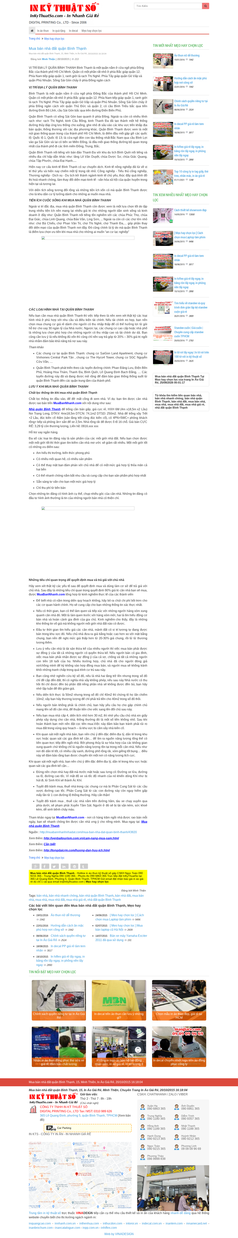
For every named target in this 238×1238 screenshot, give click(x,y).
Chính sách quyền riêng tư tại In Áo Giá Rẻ (59, 1015)
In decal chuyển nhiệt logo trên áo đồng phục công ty (179, 1062)
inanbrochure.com (41, 1227)
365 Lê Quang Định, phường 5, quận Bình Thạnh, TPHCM (78, 1115)
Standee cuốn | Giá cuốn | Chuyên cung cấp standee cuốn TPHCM (188, 332)
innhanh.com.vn (65, 1223)
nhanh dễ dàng (181, 1213)
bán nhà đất (123, 895)
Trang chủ (34, 38)
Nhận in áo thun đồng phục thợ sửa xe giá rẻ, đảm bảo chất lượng (58, 1062)
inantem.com (174, 1223)
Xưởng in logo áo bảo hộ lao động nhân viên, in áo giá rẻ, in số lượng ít (119, 1062)
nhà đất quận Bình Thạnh (104, 899)
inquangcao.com (40, 1223)
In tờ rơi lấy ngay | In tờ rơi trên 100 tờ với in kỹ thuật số (191, 354)
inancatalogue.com (67, 1227)
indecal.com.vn (152, 1223)
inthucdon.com (112, 1223)
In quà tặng (58, 31)
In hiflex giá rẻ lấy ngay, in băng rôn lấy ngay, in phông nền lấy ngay (60, 961)
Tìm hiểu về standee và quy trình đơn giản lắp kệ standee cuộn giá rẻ (190, 307)
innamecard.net (196, 1223)
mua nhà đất (56, 899)
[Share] (35, 866)
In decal (73, 31)
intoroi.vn (132, 1223)
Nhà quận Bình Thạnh (45, 409)
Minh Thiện (49, 59)
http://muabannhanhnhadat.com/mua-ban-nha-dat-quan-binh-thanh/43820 (88, 832)
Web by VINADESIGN (119, 1234)
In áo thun (43, 31)
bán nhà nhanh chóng (63, 895)
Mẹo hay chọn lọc (92, 31)
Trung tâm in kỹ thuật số (45, 1213)
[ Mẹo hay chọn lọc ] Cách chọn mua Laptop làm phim (189, 235)
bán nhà (42, 895)
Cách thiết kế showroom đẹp (190, 210)
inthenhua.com (89, 1223)
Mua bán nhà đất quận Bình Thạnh (57, 48)
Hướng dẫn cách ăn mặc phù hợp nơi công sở (190, 80)
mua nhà (41, 899)
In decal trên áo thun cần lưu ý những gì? (119, 1015)
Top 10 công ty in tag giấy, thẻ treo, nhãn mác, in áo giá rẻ (191, 173)
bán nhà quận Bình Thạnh (96, 895)
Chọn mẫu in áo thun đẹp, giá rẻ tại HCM (179, 1015)
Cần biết (49, 844)
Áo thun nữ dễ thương (65, 915)
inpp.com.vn (91, 1227)
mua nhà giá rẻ (76, 899)
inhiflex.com (109, 1227)
